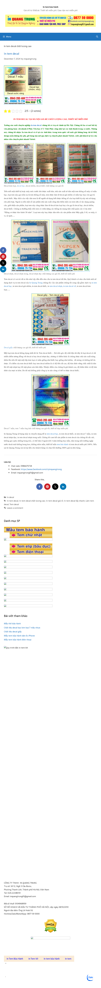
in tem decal (36, 125)
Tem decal (14, 504)
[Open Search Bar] (97, 37)
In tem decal (11, 54)
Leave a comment (15, 508)
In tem (68, 958)
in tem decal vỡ (69, 286)
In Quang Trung (35, 283)
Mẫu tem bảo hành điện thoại (17, 639)
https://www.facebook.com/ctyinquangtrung (41, 469)
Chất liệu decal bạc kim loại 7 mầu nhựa (22, 627)
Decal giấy (8, 347)
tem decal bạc (52, 434)
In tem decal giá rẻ (54, 500)
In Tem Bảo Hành (15, 958)
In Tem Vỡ (33, 958)
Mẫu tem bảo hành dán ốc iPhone (19, 635)
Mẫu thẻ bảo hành (12, 623)
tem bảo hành (62, 444)
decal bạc (21, 186)
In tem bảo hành (50, 7)
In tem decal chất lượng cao (32, 500)
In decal (10, 497)
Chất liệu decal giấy (12, 631)
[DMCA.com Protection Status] (50, 926)
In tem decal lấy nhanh (74, 500)
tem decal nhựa (56, 286)
